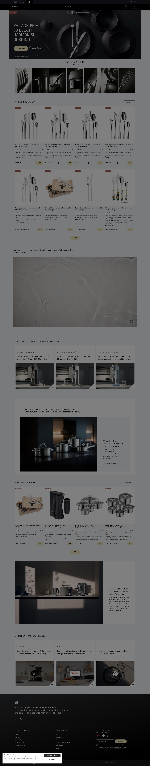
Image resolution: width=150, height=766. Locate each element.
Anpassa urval (52, 759)
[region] (32, 758)
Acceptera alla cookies (52, 755)
